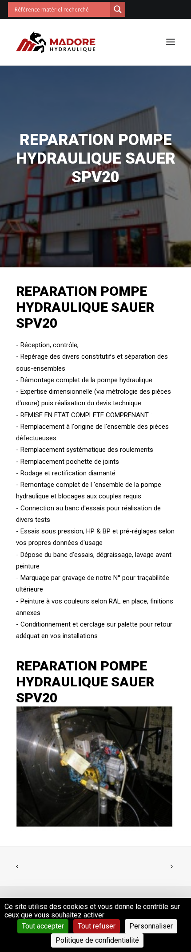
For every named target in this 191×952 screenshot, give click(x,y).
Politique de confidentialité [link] (97, 940)
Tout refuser (96, 926)
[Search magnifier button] (117, 9)
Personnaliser (151, 926)
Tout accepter (43, 926)
